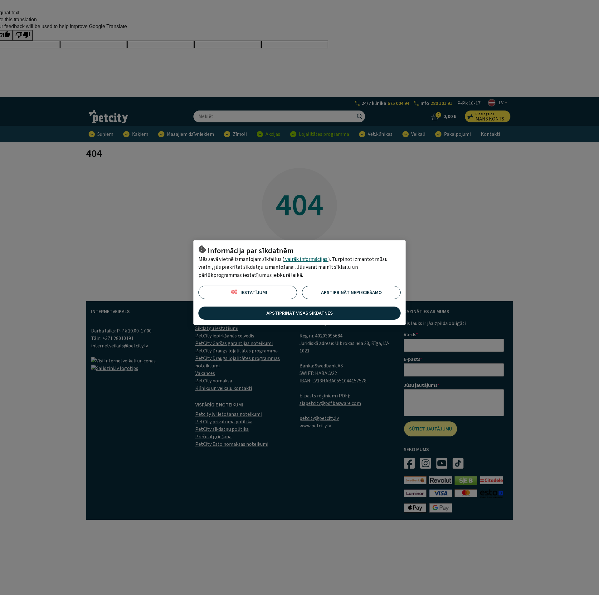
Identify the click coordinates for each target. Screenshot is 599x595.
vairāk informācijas (306, 259)
